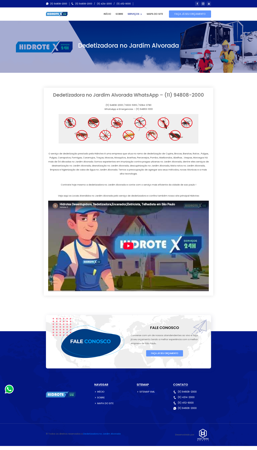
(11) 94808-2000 (58, 3)
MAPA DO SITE (155, 14)
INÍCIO (107, 14)
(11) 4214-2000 (104, 3)
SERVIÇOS (134, 14)
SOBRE (119, 14)
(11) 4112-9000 (123, 3)
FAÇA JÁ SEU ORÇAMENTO (190, 14)
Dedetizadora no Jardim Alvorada (102, 433)
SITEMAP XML (147, 391)
